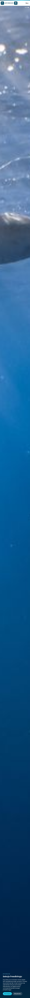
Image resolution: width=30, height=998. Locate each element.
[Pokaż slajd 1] (25, 7)
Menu (27, 3)
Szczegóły (7, 993)
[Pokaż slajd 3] (28, 7)
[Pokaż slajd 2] (26, 7)
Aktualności (17, 993)
